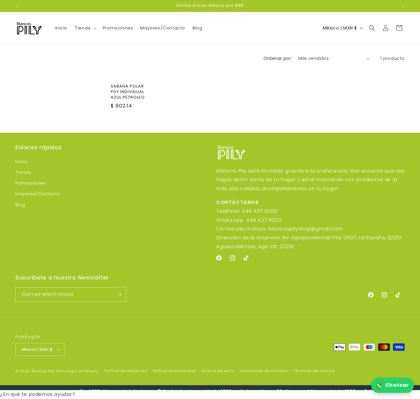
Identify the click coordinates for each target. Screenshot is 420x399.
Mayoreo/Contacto (37, 194)
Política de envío (218, 370)
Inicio (21, 161)
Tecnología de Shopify (77, 371)
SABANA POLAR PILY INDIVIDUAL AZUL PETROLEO (128, 92)
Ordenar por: (277, 58)
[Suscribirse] (119, 294)
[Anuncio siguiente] (402, 6)
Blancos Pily (43, 371)
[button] (85, 28)
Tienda (23, 172)
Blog (20, 204)
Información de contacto (264, 370)
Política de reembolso (126, 370)
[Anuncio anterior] (17, 6)
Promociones (30, 183)
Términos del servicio (314, 370)
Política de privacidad (174, 370)
